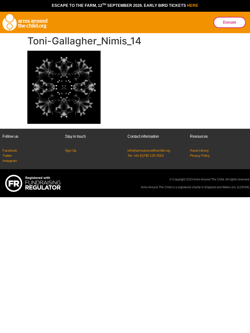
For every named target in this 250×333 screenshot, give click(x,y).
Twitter (7, 155)
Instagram (9, 161)
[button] (204, 22)
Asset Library (199, 150)
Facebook (9, 150)
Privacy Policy (199, 155)
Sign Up (70, 150)
